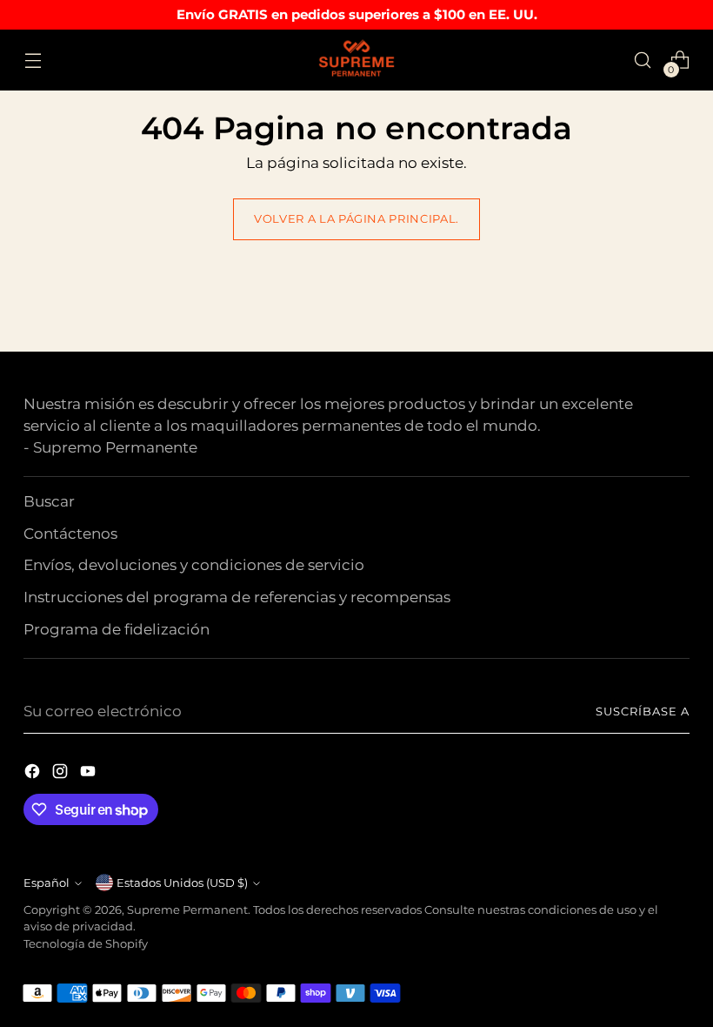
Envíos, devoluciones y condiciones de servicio (193, 565)
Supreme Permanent (187, 909)
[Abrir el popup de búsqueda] (643, 60)
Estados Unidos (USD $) (182, 882)
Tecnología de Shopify (85, 943)
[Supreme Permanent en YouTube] (89, 774)
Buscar (49, 501)
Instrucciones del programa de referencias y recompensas (236, 597)
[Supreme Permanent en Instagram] (61, 774)
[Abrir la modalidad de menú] (32, 60)
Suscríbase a (643, 711)
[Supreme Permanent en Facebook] (33, 774)
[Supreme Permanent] (356, 60)
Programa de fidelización (116, 629)
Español (46, 882)
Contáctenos (70, 533)
